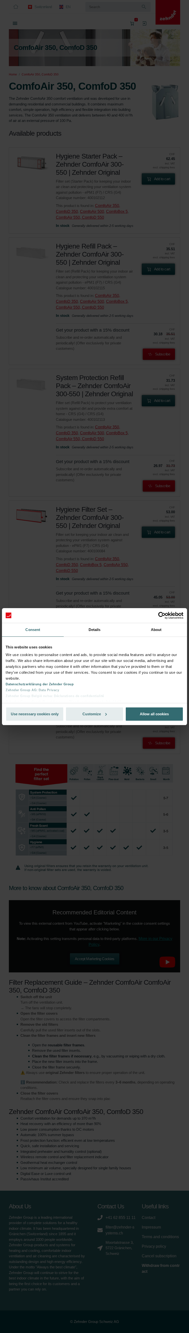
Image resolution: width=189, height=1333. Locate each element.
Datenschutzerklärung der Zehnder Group (40, 684)
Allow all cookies (154, 714)
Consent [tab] (32, 630)
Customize (91, 714)
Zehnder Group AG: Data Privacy (32, 690)
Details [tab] (95, 630)
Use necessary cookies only (35, 714)
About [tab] (156, 630)
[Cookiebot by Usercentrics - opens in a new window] (161, 615)
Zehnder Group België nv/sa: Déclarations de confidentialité (55, 696)
